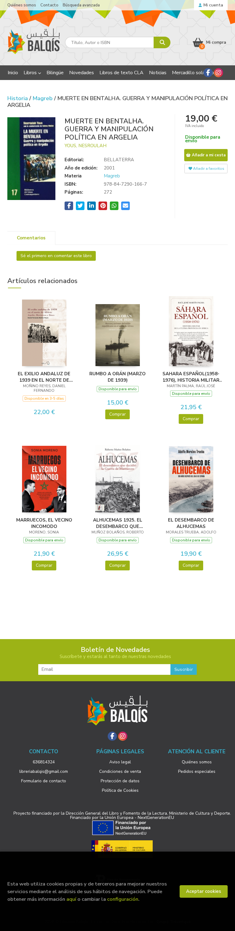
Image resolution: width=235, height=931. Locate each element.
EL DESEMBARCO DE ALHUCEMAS (191, 523)
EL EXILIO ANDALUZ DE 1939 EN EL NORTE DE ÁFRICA (44, 377)
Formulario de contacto (43, 781)
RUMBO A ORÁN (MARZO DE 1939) (117, 377)
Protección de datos (120, 781)
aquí (71, 899)
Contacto (49, 5)
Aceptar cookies (203, 891)
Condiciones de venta (120, 771)
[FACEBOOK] (208, 72)
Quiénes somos (21, 5)
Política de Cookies (120, 790)
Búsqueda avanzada (81, 5)
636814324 (44, 762)
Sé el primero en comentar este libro (56, 256)
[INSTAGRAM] (218, 72)
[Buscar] (162, 42)
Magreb (43, 98)
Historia (18, 98)
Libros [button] (31, 72)
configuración (122, 899)
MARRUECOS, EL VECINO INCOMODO (44, 523)
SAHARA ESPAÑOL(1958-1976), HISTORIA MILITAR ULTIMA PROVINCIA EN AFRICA (190, 377)
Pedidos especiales (196, 771)
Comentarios (31, 238)
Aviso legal (120, 762)
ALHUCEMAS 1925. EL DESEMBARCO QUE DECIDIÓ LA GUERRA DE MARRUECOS (117, 523)
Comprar (117, 414)
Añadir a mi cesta (208, 155)
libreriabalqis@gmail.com (43, 771)
